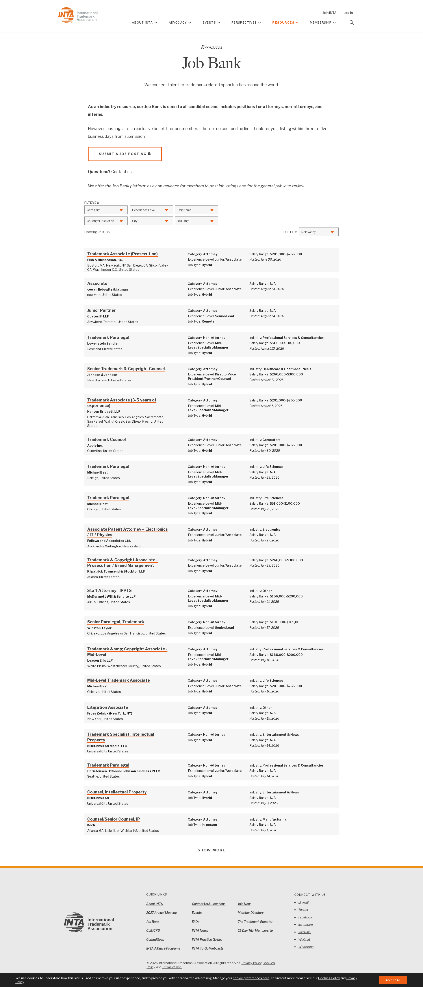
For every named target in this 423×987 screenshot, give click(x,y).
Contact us (121, 171)
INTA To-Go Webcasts (207, 948)
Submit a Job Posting (123, 154)
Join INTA (329, 13)
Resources (283, 22)
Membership (321, 22)
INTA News (200, 930)
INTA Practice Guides (207, 939)
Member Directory (250, 912)
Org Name (184, 210)
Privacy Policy (251, 963)
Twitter (303, 910)
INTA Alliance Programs (163, 948)
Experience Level (144, 210)
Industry (183, 221)
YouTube (304, 932)
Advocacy (178, 22)
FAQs (195, 922)
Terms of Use (172, 967)
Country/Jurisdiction (100, 221)
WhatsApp (306, 947)
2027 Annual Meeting (161, 912)
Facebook (305, 917)
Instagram (305, 924)
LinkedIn (304, 902)
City (134, 221)
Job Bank (152, 922)
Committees (155, 939)
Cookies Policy (329, 978)
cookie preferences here (251, 978)
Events (209, 22)
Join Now (244, 904)
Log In (348, 13)
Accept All (392, 980)
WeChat (304, 939)
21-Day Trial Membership (255, 930)
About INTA (142, 22)
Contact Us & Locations (208, 904)
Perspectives (244, 22)
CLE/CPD (153, 930)
